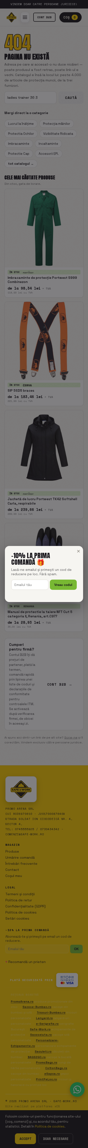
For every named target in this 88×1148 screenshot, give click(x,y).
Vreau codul (63, 585)
